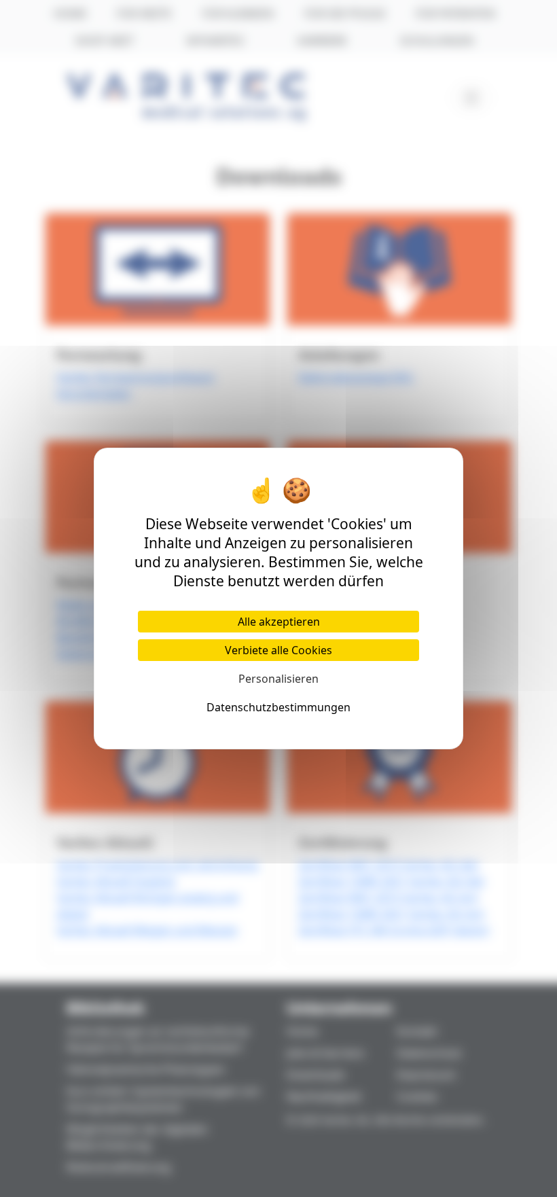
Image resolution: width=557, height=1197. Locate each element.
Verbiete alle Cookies (278, 650)
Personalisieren (278, 678)
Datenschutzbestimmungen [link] (278, 707)
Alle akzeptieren (279, 621)
